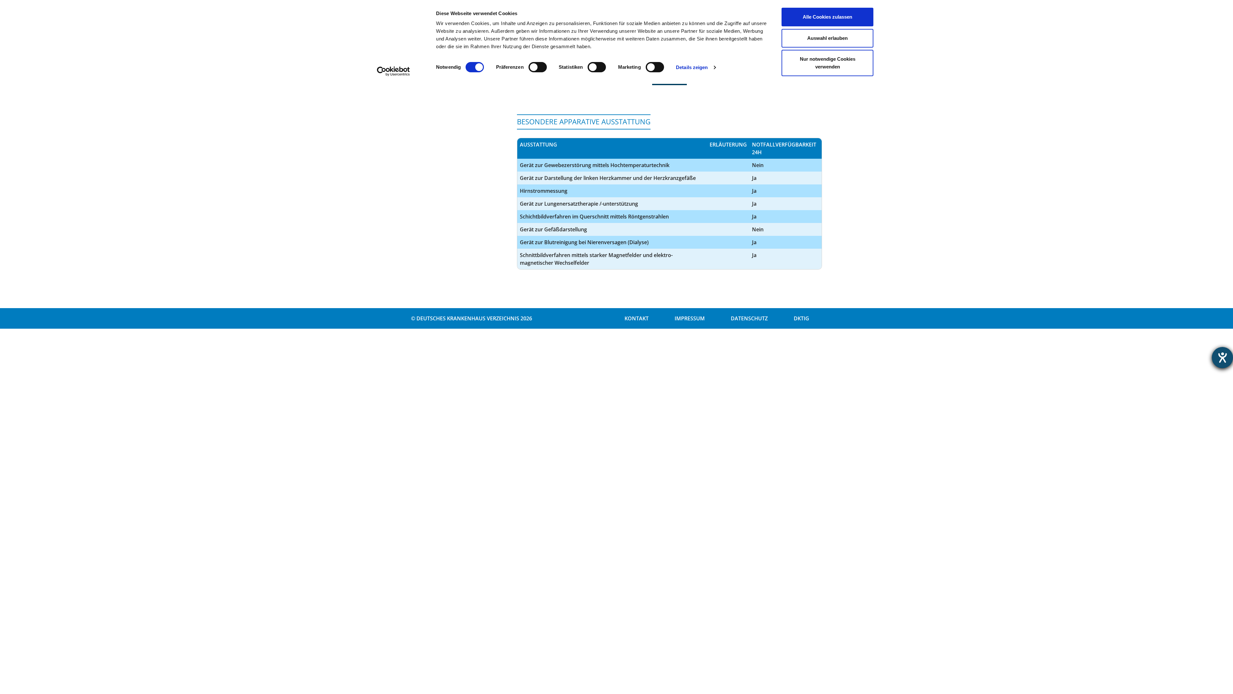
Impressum (690, 318)
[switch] (538, 67)
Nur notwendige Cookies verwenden (827, 62)
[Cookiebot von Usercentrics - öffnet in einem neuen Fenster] (393, 71)
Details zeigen (692, 67)
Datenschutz (749, 318)
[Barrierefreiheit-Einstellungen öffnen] (1222, 357)
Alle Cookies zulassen (827, 17)
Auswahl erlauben (827, 38)
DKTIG (801, 318)
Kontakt (637, 318)
